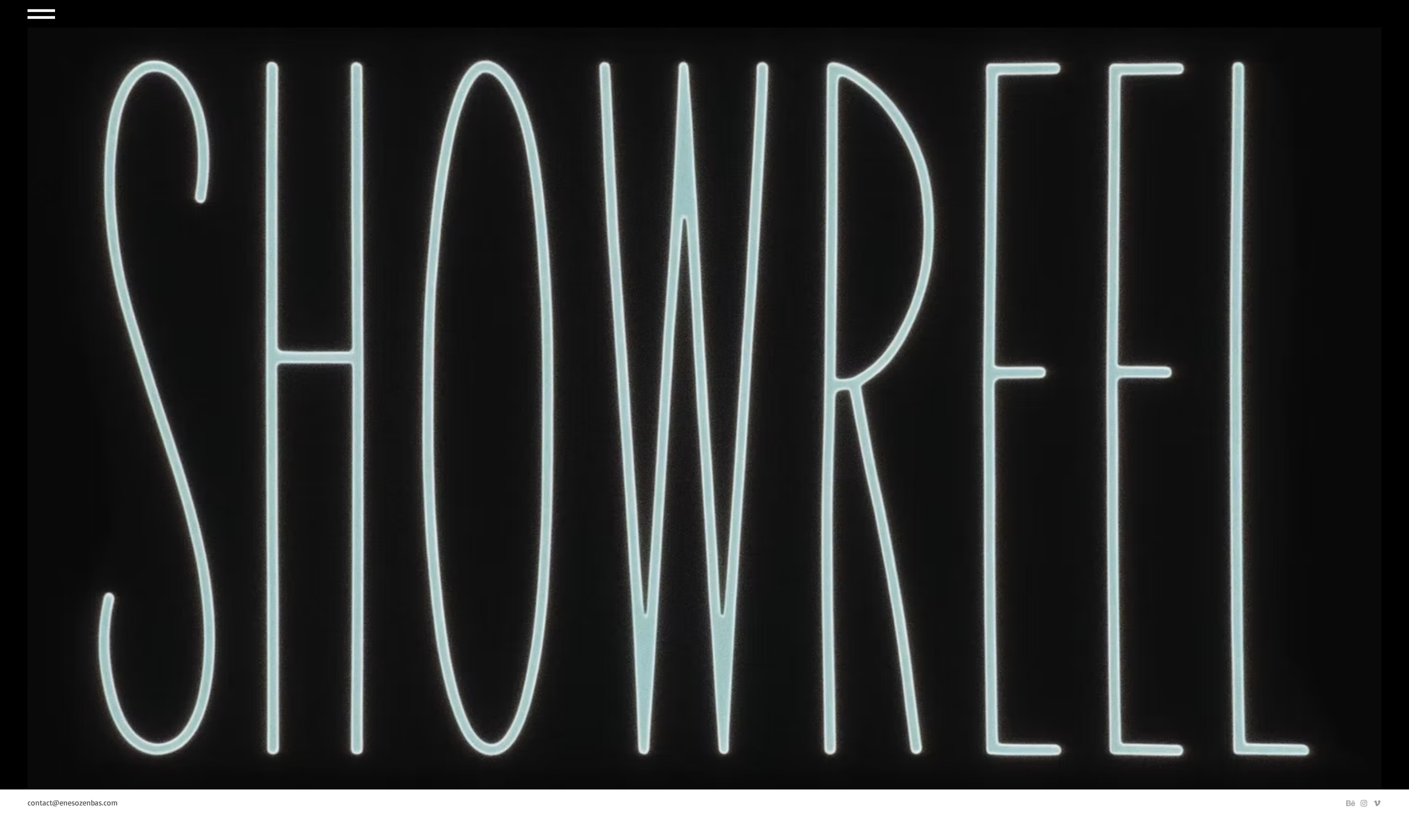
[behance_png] (1350, 803)
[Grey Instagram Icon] (1363, 803)
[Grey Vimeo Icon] (1377, 803)
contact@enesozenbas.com (73, 802)
